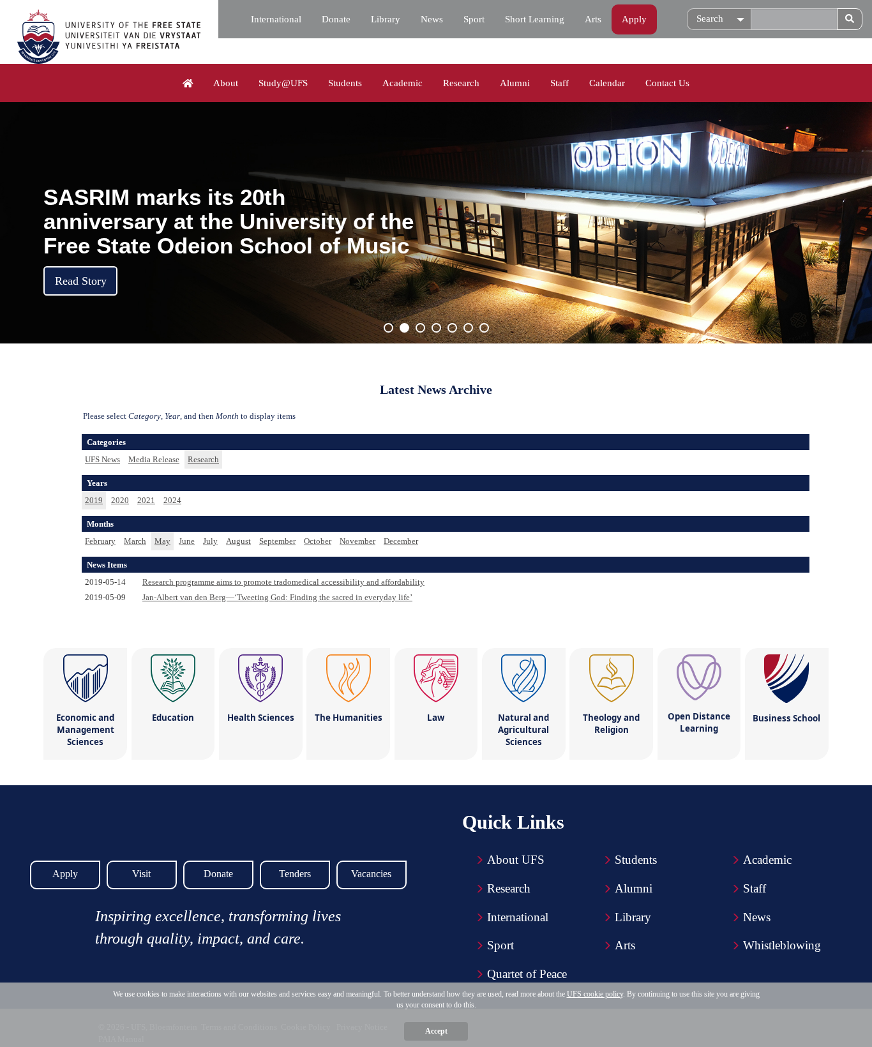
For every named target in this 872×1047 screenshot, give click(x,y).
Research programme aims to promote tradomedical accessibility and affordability (283, 582)
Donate (336, 19)
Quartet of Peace (527, 974)
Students (345, 83)
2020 (120, 500)
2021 (146, 500)
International (276, 19)
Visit (141, 873)
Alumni (515, 83)
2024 (172, 500)
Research (461, 83)
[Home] (188, 83)
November (357, 541)
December (401, 541)
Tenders (295, 873)
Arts (593, 19)
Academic (402, 83)
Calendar (607, 83)
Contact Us (667, 83)
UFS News (102, 459)
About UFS (516, 859)
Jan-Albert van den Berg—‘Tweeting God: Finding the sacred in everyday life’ (277, 597)
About (225, 83)
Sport (474, 19)
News (432, 19)
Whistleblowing (782, 945)
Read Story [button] (81, 281)
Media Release (153, 459)
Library (385, 19)
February (100, 541)
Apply (634, 19)
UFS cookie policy (595, 994)
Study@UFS (283, 83)
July (210, 541)
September (277, 541)
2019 (94, 500)
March (135, 541)
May (162, 541)
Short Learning (534, 19)
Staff (559, 83)
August (238, 541)
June (187, 541)
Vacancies (371, 873)
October (317, 541)
